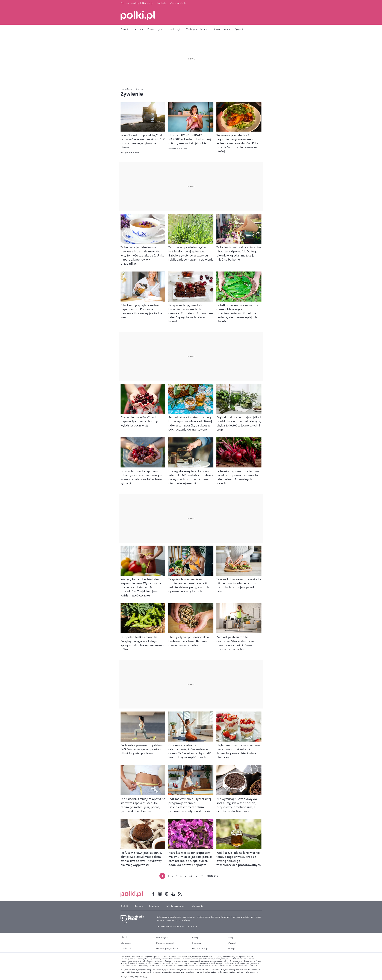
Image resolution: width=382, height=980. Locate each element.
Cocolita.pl (126, 948)
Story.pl (231, 948)
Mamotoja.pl (162, 937)
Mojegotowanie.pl (165, 942)
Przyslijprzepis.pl (200, 948)
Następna (212, 875)
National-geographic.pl (167, 948)
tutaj (145, 976)
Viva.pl (231, 937)
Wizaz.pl (232, 942)
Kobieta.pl (197, 942)
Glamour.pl (126, 942)
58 (190, 875)
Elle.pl (124, 937)
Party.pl (195, 937)
